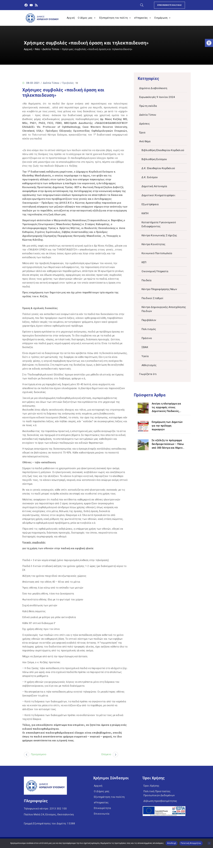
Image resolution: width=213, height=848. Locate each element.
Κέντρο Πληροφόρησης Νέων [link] (159, 289)
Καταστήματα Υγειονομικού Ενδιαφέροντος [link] (159, 224)
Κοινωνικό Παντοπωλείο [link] (157, 253)
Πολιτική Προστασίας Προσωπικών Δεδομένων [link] (159, 793)
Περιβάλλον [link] (149, 320)
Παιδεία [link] (146, 280)
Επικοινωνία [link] (101, 813)
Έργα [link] (142, 132)
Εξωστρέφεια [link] (150, 204)
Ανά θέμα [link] (145, 141)
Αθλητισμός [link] (149, 365)
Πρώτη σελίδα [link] (148, 105)
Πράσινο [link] (147, 338)
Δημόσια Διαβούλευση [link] (153, 88)
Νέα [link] (37, 49)
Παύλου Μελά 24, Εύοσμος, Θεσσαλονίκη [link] (49, 814)
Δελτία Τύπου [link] (50, 49)
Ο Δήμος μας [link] (85, 17)
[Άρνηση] (209, 843)
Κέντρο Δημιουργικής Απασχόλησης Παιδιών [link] (164, 309)
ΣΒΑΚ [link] (145, 347)
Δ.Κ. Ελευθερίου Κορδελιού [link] (158, 168)
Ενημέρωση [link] (160, 17)
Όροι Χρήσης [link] (151, 785)
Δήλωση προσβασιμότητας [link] (160, 800)
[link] (209, 43)
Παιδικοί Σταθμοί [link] (152, 298)
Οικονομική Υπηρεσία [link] (155, 271)
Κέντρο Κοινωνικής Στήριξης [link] (159, 235)
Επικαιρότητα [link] (102, 808)
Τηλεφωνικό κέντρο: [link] (45, 808)
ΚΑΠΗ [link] (145, 213)
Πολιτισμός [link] (149, 329)
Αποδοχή (171, 843)
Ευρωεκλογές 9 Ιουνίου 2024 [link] (157, 97)
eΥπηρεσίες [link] (141, 17)
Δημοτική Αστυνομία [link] (154, 186)
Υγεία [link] (145, 356)
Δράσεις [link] (144, 123)
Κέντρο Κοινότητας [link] (153, 244)
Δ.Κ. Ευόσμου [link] (150, 177)
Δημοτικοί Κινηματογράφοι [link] (158, 195)
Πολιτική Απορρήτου (191, 843)
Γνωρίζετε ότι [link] (148, 374)
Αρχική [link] (71, 17)
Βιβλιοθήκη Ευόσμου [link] (154, 159)
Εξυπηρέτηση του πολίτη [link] (113, 17)
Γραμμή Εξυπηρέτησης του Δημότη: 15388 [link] (49, 823)
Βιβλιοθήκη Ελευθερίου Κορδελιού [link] (163, 150)
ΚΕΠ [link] (144, 262)
